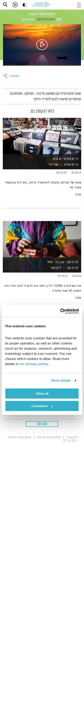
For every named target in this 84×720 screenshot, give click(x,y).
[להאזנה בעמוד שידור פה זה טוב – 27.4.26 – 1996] (42, 239)
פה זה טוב (72, 268)
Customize (39, 406)
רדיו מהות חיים (41, 5)
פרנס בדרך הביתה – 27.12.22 (42, 14)
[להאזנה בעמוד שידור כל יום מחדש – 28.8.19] (42, 136)
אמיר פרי (53, 165)
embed (14, 76)
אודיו (78, 195)
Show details (61, 380)
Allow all (42, 393)
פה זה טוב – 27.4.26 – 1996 (62, 262)
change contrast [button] (24, 5)
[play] (15, 4)
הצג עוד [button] (42, 424)
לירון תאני (55, 268)
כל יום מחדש (71, 165)
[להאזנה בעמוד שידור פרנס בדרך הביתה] (42, 44)
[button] (79, 4)
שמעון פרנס (28, 19)
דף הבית (72, 437)
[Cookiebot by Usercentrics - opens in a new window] (60, 311)
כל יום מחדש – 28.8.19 (65, 159)
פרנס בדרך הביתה (46, 19)
